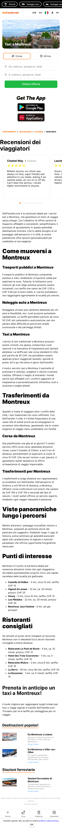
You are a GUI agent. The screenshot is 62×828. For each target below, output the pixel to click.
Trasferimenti (9, 132)
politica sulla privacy (49, 820)
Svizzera (38, 132)
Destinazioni (25, 132)
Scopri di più (33, 744)
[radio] (9, 165)
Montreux (51, 132)
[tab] (8, 813)
